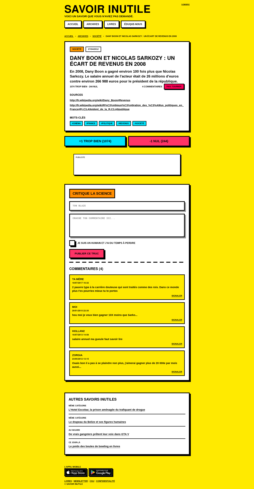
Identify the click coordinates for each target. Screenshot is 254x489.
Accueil (73, 24)
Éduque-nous (133, 24)
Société (96, 36)
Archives (93, 24)
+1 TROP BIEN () (95, 141)
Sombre (185, 5)
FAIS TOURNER (174, 86)
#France (90, 123)
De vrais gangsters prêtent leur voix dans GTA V (99, 434)
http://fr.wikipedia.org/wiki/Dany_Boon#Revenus (100, 100)
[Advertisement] (127, 166)
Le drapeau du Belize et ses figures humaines (97, 421)
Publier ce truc (87, 253)
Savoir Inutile (107, 8)
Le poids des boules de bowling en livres (94, 446)
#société (139, 123)
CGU (92, 481)
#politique (107, 123)
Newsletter (81, 481)
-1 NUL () (159, 141)
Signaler (177, 296)
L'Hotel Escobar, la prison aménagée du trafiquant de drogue (107, 409)
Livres (111, 24)
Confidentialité (105, 481)
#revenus (123, 123)
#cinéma (76, 123)
